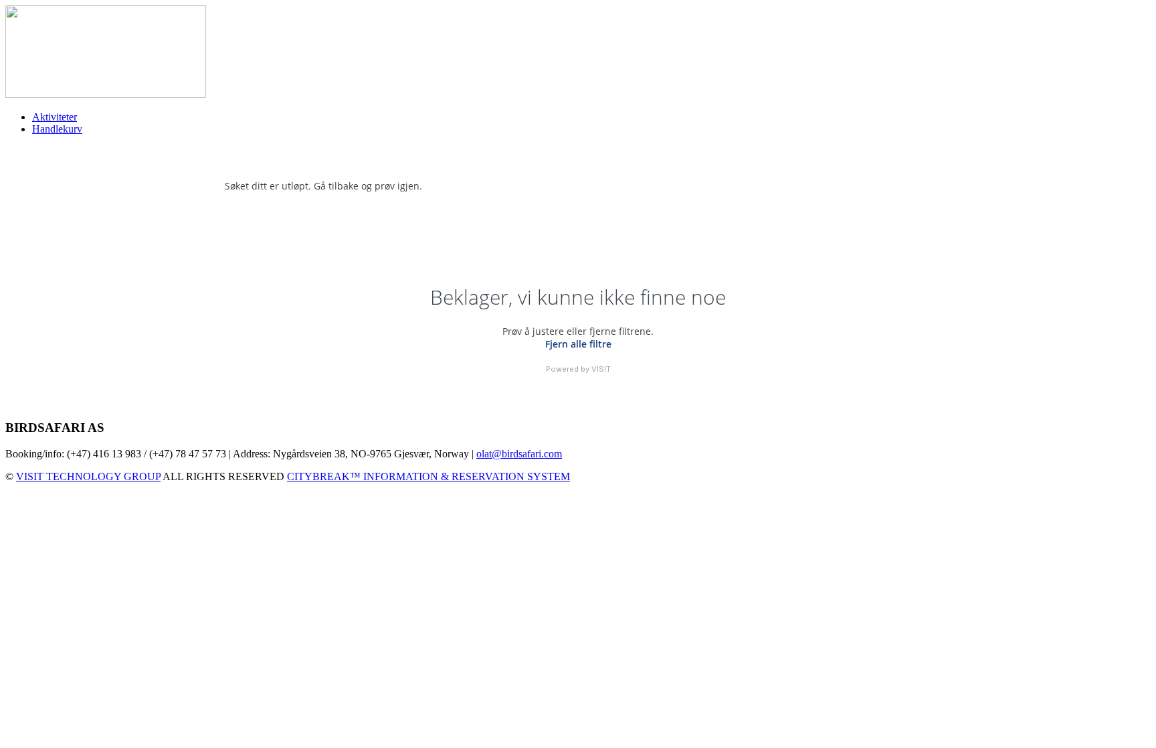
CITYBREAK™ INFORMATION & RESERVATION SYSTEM (428, 476)
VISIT (601, 369)
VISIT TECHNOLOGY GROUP (88, 476)
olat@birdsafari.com (519, 453)
